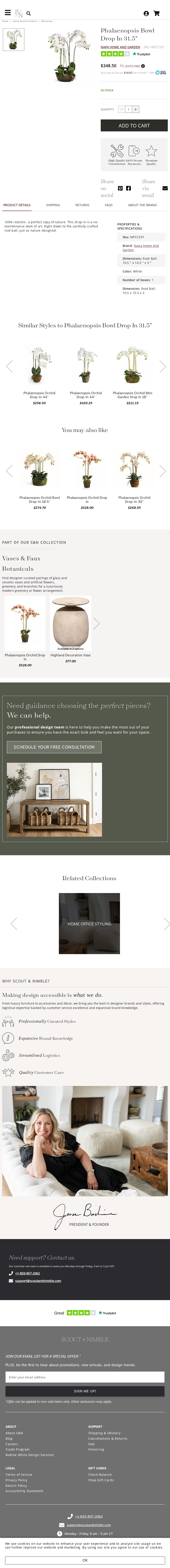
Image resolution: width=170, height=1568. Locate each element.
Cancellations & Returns (108, 1438)
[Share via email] (165, 188)
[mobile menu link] (7, 14)
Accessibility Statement (24, 1491)
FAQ (91, 1444)
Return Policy (16, 1485)
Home (5, 21)
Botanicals (46, 21)
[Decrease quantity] (121, 109)
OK (85, 1560)
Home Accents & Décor (25, 21)
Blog (9, 1438)
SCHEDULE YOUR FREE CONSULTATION (54, 747)
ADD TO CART (134, 125)
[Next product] (96, 624)
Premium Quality (151, 162)
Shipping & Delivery (104, 1433)
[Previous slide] (9, 366)
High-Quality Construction (117, 162)
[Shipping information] (143, 66)
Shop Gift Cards (101, 1480)
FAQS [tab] (109, 205)
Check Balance (100, 1474)
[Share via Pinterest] (120, 188)
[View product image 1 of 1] (13, 39)
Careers (12, 1444)
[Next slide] (162, 367)
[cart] (157, 13)
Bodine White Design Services (30, 1455)
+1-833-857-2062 (27, 1273)
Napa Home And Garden (120, 47)
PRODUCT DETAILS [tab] (17, 205)
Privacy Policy (16, 1480)
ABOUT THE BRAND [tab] (142, 205)
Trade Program (18, 1449)
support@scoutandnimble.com (38, 1281)
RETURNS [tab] (82, 205)
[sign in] (146, 13)
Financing (96, 1449)
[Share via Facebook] (128, 188)
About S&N (14, 1433)
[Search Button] (28, 13)
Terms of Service (19, 1474)
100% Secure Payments (134, 162)
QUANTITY (107, 109)
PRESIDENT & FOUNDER (89, 1224)
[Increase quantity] (135, 109)
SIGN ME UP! (85, 1391)
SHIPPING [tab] (53, 205)
